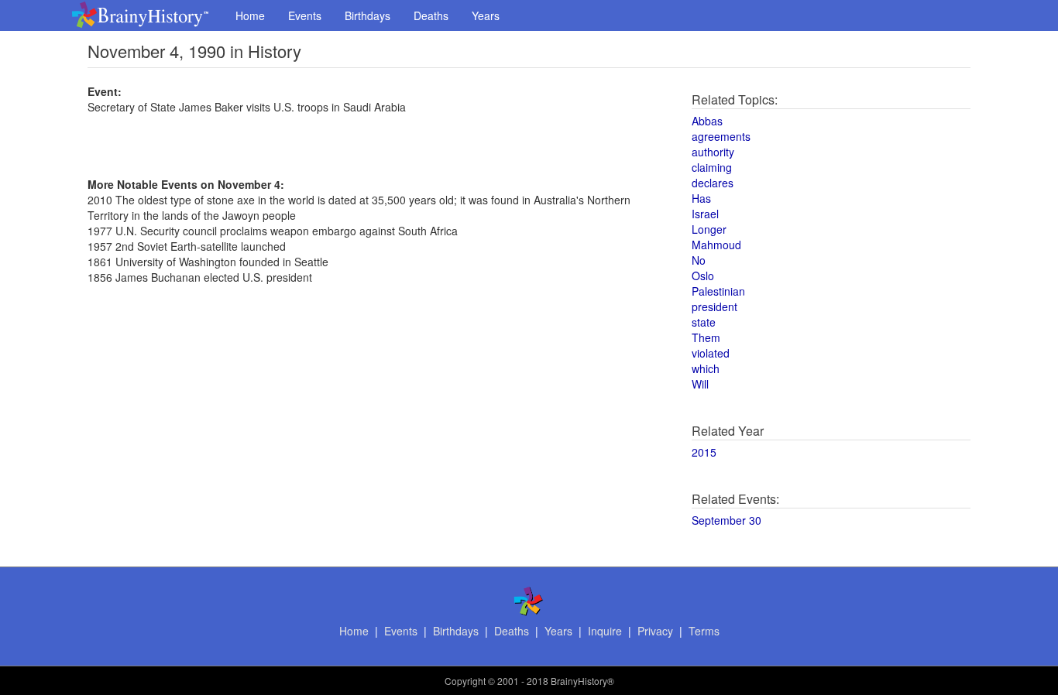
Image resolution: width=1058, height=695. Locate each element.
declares (712, 182)
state (704, 322)
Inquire (605, 631)
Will (700, 384)
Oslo (703, 275)
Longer (709, 229)
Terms (704, 631)
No (699, 260)
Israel (705, 213)
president (714, 306)
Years (486, 15)
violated (711, 353)
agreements (721, 136)
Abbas (707, 120)
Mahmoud (716, 244)
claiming (712, 167)
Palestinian (718, 291)
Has (701, 198)
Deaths (431, 15)
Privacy (655, 631)
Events (304, 15)
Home (250, 15)
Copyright (465, 680)
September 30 (726, 520)
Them (706, 337)
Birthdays (367, 15)
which (706, 368)
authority (713, 151)
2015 (704, 452)
